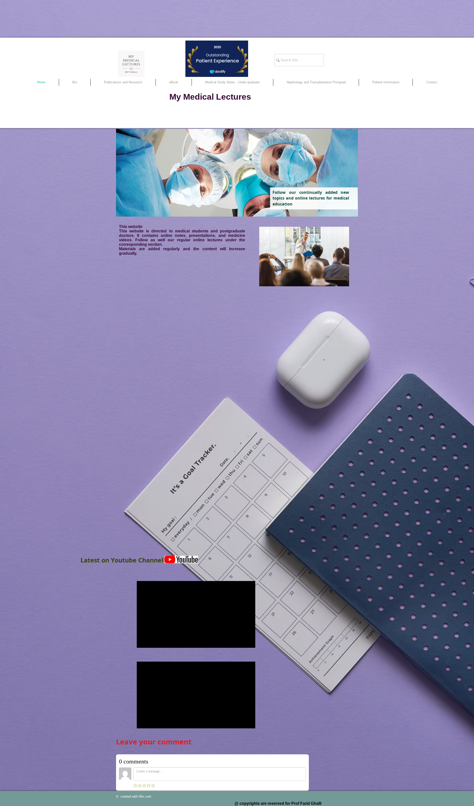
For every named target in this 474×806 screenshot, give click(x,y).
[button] (316, 82)
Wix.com (145, 796)
